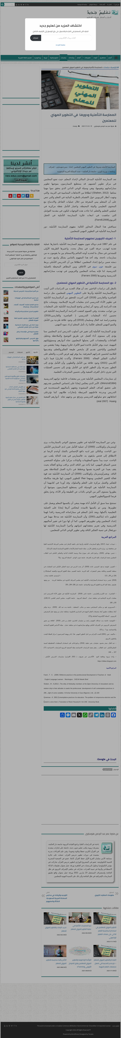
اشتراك (35, 38)
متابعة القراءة (60, 44)
